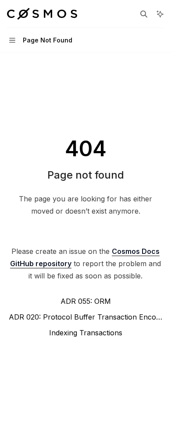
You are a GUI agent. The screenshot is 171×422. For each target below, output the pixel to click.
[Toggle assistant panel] (160, 14)
